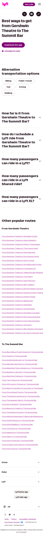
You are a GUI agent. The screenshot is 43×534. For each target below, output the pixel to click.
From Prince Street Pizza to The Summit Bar (19, 392)
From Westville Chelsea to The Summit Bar (19, 376)
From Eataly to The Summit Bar (14, 436)
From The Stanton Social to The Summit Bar (19, 412)
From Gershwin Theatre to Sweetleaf (17, 305)
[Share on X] (24, 14)
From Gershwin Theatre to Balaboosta (17, 301)
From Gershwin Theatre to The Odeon (17, 276)
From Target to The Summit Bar (14, 356)
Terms (6, 519)
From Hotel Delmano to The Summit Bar (18, 420)
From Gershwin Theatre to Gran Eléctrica (18, 280)
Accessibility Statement (27, 519)
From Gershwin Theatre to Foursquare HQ (19, 268)
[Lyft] (5, 4)
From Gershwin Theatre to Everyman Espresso (21, 321)
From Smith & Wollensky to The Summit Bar (19, 360)
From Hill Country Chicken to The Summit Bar (20, 384)
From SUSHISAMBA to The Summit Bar (17, 424)
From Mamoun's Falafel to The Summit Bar (19, 408)
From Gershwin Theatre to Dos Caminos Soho (20, 256)
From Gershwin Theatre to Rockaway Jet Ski (19, 236)
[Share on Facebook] (31, 14)
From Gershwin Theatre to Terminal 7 (17, 325)
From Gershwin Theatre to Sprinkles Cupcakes (21, 313)
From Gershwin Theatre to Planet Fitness (18, 297)
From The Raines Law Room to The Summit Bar (21, 396)
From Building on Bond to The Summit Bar (19, 372)
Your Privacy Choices (12, 522)
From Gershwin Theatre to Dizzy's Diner (18, 260)
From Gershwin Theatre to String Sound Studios (21, 317)
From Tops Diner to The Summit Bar (16, 428)
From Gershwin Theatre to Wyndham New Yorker (22, 264)
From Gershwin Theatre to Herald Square (18, 309)
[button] (39, 4)
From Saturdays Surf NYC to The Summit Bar (19, 364)
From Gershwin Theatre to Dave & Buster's (19, 240)
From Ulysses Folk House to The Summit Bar (20, 444)
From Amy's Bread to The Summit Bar (17, 404)
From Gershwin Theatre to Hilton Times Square (21, 244)
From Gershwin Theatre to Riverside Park (18, 252)
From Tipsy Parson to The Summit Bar (17, 380)
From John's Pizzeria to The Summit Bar (18, 440)
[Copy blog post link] (38, 14)
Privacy (14, 519)
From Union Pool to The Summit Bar (16, 448)
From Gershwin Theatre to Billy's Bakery (18, 284)
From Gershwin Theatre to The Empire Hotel (20, 248)
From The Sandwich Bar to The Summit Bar (19, 400)
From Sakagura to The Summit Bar (15, 432)
